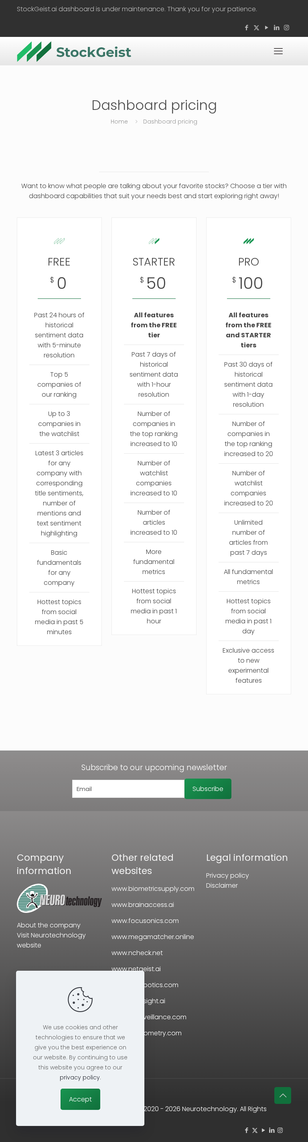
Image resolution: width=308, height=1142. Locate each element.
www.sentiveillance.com (148, 1017)
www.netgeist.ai (136, 969)
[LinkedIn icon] (277, 27)
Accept (80, 1099)
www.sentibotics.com (144, 985)
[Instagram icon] (287, 27)
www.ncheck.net (137, 952)
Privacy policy (227, 875)
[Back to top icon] (282, 1095)
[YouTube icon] (266, 27)
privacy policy (80, 1077)
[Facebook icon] (246, 27)
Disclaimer (222, 885)
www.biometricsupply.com (153, 888)
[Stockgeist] (74, 51)
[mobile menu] (278, 51)
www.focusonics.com (145, 920)
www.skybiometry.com (146, 1033)
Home (119, 122)
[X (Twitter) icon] (256, 27)
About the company (49, 925)
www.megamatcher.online (152, 936)
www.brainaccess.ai (142, 904)
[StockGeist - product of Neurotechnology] (59, 910)
